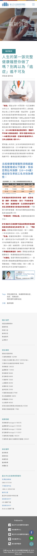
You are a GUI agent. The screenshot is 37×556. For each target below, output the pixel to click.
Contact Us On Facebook (31, 532)
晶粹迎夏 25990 (7, 389)
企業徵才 (5, 340)
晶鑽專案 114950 (8, 370)
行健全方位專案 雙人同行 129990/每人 (15, 360)
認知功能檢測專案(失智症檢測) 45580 (15, 406)
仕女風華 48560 (7, 402)
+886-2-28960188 (8, 489)
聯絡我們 (5, 337)
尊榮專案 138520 (8, 366)
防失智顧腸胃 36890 (9, 396)
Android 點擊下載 (8, 509)
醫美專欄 (5, 462)
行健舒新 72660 (7, 380)
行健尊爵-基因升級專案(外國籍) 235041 (15, 439)
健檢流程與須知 (7, 353)
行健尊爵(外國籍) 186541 (11, 436)
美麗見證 (5, 459)
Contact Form (31, 544)
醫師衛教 (8, 51)
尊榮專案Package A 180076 (11, 423)
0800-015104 (7, 482)
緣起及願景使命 (7, 323)
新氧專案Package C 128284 (11, 429)
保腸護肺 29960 (7, 399)
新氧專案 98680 (7, 373)
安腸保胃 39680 (7, 386)
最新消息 (5, 333)
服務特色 (5, 327)
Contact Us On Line (31, 538)
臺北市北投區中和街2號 (10, 496)
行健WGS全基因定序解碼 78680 (13, 363)
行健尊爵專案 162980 (9, 357)
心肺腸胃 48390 (7, 383)
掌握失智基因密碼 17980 (10, 409)
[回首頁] (13, 4)
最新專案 (5, 453)
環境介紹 (5, 330)
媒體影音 (5, 466)
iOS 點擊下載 (6, 502)
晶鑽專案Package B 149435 (11, 426)
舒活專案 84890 (7, 376)
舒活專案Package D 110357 (11, 432)
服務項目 (5, 456)
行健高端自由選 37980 (9, 393)
